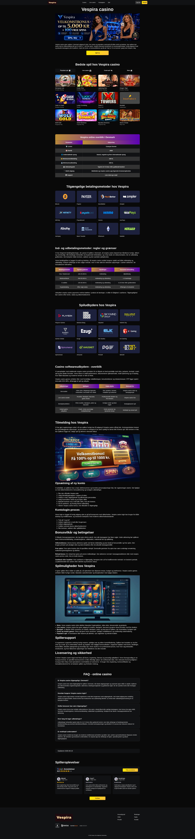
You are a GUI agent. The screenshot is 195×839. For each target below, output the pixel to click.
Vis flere (97, 798)
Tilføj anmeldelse (130, 770)
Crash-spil (107, 70)
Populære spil (64, 70)
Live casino (85, 70)
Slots (128, 70)
